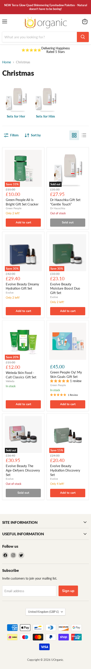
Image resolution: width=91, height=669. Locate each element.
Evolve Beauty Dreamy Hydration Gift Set (22, 286)
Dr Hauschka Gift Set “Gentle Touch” (65, 202)
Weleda (10, 381)
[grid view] (74, 135)
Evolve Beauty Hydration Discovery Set (65, 470)
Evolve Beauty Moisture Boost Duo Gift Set (65, 288)
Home (6, 62)
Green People (13, 208)
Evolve (9, 292)
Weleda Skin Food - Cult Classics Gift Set (21, 375)
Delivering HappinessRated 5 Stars (55, 50)
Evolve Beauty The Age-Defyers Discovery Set (23, 470)
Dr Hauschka (57, 208)
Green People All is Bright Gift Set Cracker (22, 202)
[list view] (84, 135)
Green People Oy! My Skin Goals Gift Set (66, 374)
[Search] (83, 37)
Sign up (68, 590)
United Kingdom (43, 611)
